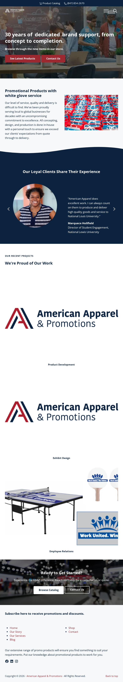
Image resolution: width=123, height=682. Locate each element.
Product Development (61, 364)
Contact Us (53, 58)
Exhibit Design (61, 458)
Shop (72, 628)
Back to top (112, 676)
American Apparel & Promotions (44, 676)
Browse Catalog (49, 590)
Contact (73, 632)
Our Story (16, 632)
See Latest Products (22, 58)
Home (14, 628)
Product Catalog (51, 3)
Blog (12, 639)
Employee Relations (61, 551)
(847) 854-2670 (75, 3)
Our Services (17, 636)
